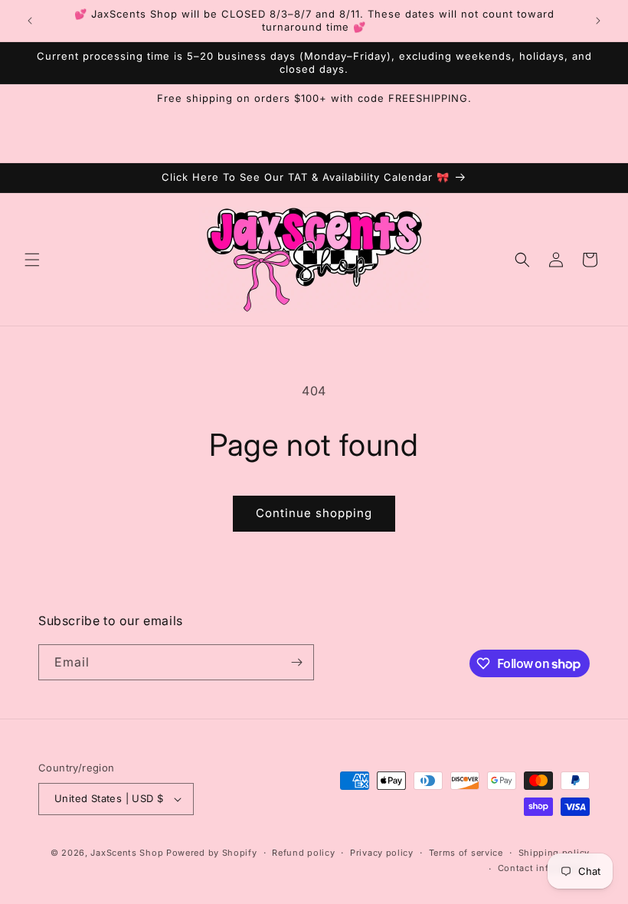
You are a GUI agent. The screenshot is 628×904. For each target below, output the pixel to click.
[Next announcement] (598, 21)
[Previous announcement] (30, 21)
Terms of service (466, 852)
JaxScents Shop (126, 852)
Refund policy (303, 852)
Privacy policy (382, 852)
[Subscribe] (296, 662)
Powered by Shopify (211, 852)
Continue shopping (314, 513)
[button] (32, 260)
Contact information (544, 868)
